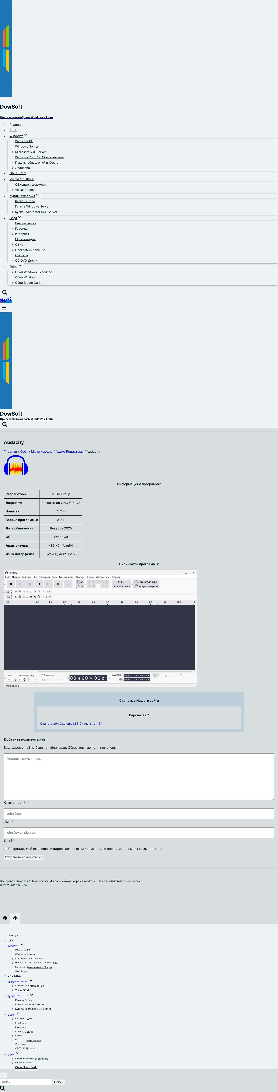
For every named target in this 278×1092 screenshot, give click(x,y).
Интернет (22, 234)
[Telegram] (9, 301)
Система (21, 255)
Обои (11, 1054)
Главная (16, 125)
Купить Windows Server (32, 206)
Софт (11, 1014)
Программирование (30, 250)
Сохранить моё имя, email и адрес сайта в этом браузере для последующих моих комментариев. (85, 849)
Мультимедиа (25, 239)
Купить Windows (18, 996)
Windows (13, 945)
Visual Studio (24, 190)
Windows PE (24, 141)
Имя (8, 821)
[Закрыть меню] (0, 928)
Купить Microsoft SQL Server (36, 212)
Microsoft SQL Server (30, 152)
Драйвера (22, 168)
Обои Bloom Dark (28, 282)
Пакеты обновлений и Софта (36, 162)
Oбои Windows (26, 277)
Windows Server (26, 146)
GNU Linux (17, 173)
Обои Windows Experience (34, 272)
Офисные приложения (31, 184)
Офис (19, 244)
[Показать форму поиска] (4, 292)
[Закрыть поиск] (3, 1075)
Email (9, 840)
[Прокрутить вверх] (5, 919)
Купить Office (25, 201)
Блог (13, 130)
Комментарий (16, 802)
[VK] (3, 301)
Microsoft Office (17, 981)
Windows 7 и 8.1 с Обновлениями (39, 157)
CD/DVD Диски (26, 260)
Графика (21, 228)
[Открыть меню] (4, 308)
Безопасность (25, 223)
